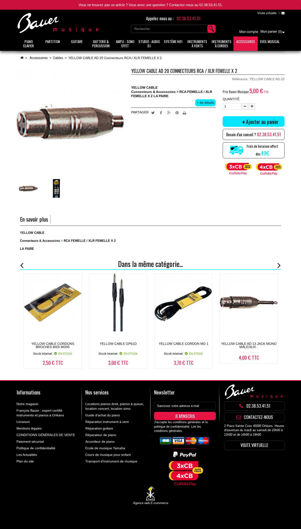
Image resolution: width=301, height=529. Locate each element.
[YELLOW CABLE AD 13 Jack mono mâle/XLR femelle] (249, 302)
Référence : (241, 79)
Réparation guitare (99, 428)
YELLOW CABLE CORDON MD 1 (183, 343)
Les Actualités (26, 455)
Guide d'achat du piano (102, 415)
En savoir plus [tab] (34, 219)
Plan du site (25, 461)
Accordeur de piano (100, 441)
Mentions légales (29, 428)
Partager (161, 112)
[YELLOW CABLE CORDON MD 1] (183, 302)
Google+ (169, 112)
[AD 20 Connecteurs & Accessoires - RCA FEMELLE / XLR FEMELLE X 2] (28, 188)
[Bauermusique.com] (58, 23)
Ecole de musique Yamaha (105, 448)
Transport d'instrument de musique (111, 461)
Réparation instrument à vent (107, 422)
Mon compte (248, 32)
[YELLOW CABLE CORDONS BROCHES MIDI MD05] (53, 302)
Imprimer (185, 112)
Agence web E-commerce (150, 503)
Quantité (231, 99)
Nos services (97, 392)
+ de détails (205, 102)
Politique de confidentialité (35, 448)
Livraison (23, 422)
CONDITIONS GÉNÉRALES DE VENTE (45, 435)
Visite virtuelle (267, 13)
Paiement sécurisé (30, 441)
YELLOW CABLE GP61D (118, 343)
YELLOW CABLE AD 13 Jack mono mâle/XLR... (249, 345)
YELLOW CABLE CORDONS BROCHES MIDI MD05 (52, 345)
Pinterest (177, 112)
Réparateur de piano (100, 435)
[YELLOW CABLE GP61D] (118, 302)
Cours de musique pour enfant (108, 455)
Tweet (153, 112)
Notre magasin (27, 404)
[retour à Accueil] (22, 58)
